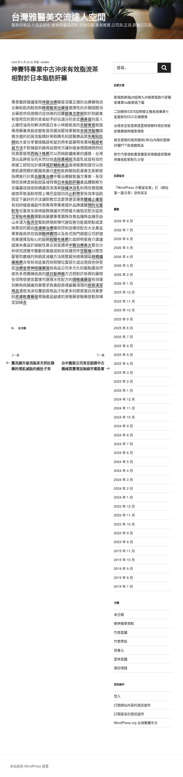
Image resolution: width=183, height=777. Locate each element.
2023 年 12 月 (124, 506)
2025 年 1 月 (123, 390)
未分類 (22, 328)
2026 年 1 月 (123, 283)
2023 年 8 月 (123, 541)
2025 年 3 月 (123, 372)
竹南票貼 (120, 641)
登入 (117, 696)
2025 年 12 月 (124, 292)
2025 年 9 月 (123, 319)
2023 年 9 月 (123, 532)
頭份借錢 (120, 667)
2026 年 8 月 (123, 220)
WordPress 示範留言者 (134, 187)
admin (45, 62)
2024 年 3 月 (123, 479)
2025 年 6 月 (123, 345)
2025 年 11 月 (124, 301)
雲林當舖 (120, 659)
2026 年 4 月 (123, 256)
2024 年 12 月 (124, 399)
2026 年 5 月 (123, 247)
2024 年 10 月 (124, 417)
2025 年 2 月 (123, 381)
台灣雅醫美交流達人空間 (58, 16)
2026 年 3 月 (123, 265)
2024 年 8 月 (123, 434)
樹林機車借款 (124, 623)
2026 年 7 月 (123, 229)
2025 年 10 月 (124, 310)
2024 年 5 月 (123, 461)
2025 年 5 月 (123, 354)
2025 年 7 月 (123, 336)
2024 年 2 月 (123, 488)
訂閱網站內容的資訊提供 (132, 705)
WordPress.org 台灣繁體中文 (136, 722)
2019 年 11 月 (124, 550)
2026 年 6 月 (123, 238)
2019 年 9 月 (123, 568)
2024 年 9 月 (123, 425)
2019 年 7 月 (123, 586)
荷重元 (119, 650)
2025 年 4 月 (123, 363)
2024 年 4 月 (123, 470)
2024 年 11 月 (124, 408)
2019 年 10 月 (124, 559)
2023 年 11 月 (124, 515)
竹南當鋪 (120, 632)
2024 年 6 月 (123, 452)
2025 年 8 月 (123, 327)
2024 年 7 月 (123, 443)
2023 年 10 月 (124, 524)
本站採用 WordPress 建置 (29, 766)
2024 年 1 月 (123, 497)
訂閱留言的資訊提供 (129, 713)
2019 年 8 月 (123, 577)
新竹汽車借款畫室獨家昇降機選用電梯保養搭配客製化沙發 (142, 157)
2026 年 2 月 (123, 274)
